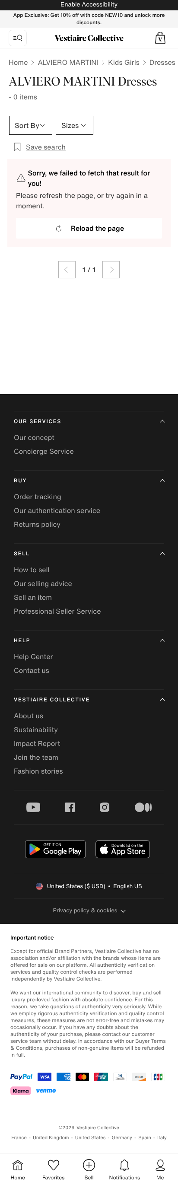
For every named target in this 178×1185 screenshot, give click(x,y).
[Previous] (67, 269)
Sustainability (36, 729)
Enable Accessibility (89, 4)
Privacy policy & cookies (85, 910)
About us (28, 715)
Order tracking (37, 496)
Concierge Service (44, 451)
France (19, 1137)
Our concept (34, 437)
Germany (121, 1137)
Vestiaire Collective (52, 700)
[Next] (111, 269)
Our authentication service (57, 510)
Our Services (37, 421)
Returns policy (37, 524)
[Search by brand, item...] (18, 38)
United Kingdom (51, 1137)
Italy (162, 1137)
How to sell (32, 569)
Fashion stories (38, 771)
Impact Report (37, 743)
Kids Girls (123, 62)
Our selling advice (43, 583)
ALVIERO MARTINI (68, 62)
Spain (144, 1137)
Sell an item (33, 597)
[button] (160, 38)
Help (22, 640)
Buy (20, 480)
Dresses (162, 62)
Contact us (31, 670)
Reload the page (97, 228)
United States (90, 1137)
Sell (22, 553)
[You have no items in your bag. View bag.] (160, 38)
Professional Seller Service (57, 611)
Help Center (33, 656)
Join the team (36, 757)
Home (18, 62)
